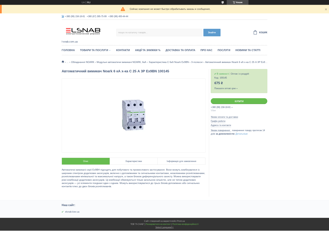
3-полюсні (197, 62)
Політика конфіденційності (185, 224)
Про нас (206, 50)
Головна (68, 50)
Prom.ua (181, 221)
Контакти (123, 50)
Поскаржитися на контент (158, 224)
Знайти (212, 32)
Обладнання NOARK (82, 62)
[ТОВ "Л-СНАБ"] (89, 30)
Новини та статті (247, 50)
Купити (239, 101)
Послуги (224, 50)
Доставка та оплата (180, 50)
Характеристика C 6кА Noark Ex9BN (169, 62)
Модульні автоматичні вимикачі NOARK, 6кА (121, 62)
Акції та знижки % (147, 50)
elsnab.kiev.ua (72, 211)
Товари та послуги (94, 50)
